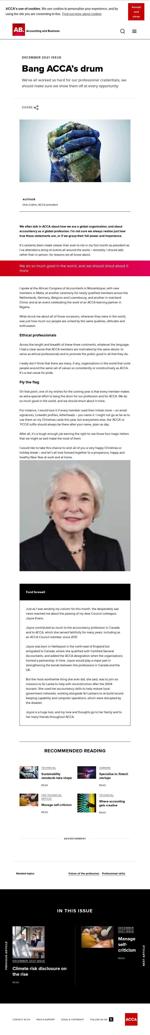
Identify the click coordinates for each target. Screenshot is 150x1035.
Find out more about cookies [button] (82, 14)
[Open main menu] (134, 31)
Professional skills (113, 873)
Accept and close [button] (136, 11)
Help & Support (45, 1019)
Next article (144, 955)
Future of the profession (84, 873)
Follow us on (98, 1019)
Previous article (6, 955)
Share (27, 107)
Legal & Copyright (72, 1019)
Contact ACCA (21, 1019)
